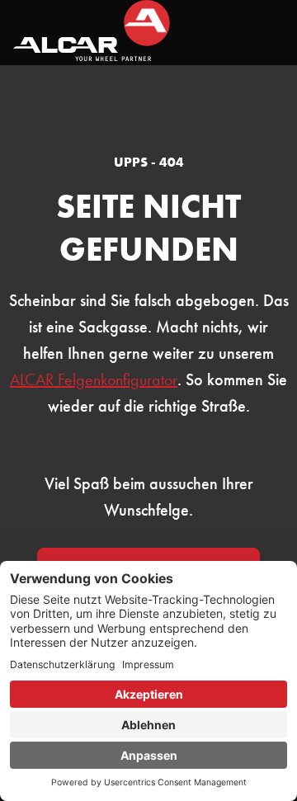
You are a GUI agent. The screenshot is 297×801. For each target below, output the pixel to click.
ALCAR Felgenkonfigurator (93, 379)
